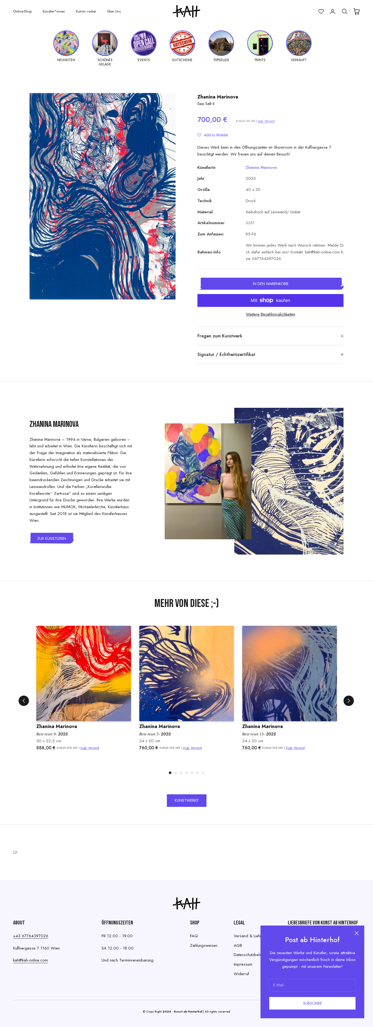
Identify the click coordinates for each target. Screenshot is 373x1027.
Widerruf (241, 974)
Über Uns (114, 11)
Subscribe (312, 1003)
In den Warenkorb (270, 283)
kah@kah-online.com (30, 960)
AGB (238, 945)
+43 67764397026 (30, 936)
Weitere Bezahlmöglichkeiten (270, 314)
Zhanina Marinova (217, 96)
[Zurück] (24, 701)
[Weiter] (349, 701)
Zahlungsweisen (203, 945)
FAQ (194, 936)
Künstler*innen (54, 11)
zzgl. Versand (266, 121)
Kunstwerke (187, 800)
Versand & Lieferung (251, 936)
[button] (212, 135)
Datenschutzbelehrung (252, 955)
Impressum (243, 964)
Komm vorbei (86, 11)
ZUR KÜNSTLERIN (51, 538)
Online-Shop (22, 11)
